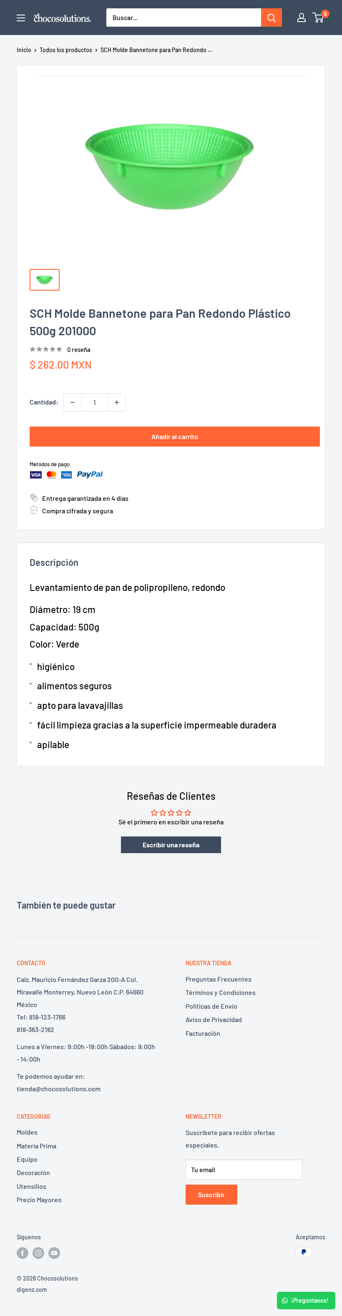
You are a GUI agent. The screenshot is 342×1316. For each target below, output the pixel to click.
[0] (318, 18)
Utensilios (31, 1186)
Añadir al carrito (174, 436)
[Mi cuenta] (301, 17)
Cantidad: (44, 402)
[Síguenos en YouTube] (54, 1253)
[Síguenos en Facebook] (22, 1253)
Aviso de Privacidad (214, 1019)
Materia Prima (36, 1146)
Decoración (33, 1172)
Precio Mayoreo (39, 1199)
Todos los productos (66, 49)
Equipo (27, 1159)
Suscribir (211, 1194)
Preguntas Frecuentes (218, 979)
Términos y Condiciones (221, 992)
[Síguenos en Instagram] (38, 1253)
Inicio (24, 49)
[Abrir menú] (21, 18)
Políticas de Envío (211, 1006)
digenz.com (32, 1289)
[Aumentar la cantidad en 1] (117, 402)
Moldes (27, 1132)
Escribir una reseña (171, 845)
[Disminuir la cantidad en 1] (72, 402)
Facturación (203, 1033)
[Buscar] (271, 17)
